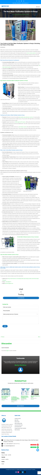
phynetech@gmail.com (25, 3)
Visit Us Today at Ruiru (8, 440)
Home (13, 14)
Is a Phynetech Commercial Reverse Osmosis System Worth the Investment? (15, 398)
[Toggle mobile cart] (36, 6)
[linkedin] (23, 472)
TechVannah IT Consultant (31, 469)
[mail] (20, 472)
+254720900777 (8, 281)
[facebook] (16, 472)
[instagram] (18, 472)
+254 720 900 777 (9, 443)
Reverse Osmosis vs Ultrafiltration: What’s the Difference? (24, 397)
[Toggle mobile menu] (39, 6)
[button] (37, 450)
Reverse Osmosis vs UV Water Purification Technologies (6, 397)
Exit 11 (13, 440)
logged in (7, 350)
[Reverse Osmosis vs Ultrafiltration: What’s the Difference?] (25, 388)
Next (39, 336)
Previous (2, 336)
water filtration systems (22, 126)
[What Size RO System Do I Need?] (35, 388)
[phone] (25, 472)
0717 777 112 (16, 443)
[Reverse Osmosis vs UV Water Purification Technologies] (6, 388)
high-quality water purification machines (26, 117)
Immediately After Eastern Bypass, (21, 440)
